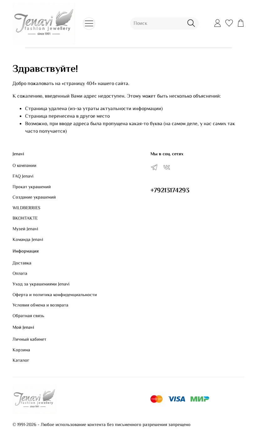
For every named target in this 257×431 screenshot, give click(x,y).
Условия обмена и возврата (40, 305)
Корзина (21, 350)
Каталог (21, 360)
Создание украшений (34, 197)
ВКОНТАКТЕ (25, 218)
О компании (24, 165)
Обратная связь (28, 316)
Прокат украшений (32, 187)
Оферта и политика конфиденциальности (55, 295)
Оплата (20, 273)
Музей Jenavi (25, 229)
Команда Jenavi (28, 240)
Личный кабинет (29, 339)
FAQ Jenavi (23, 176)
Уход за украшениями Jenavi (41, 284)
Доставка (22, 263)
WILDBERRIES (26, 208)
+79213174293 (169, 191)
